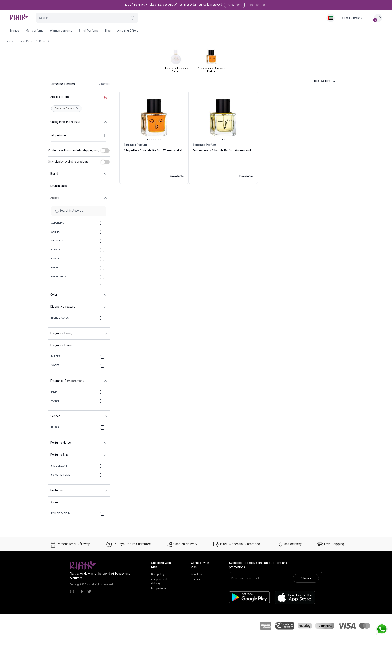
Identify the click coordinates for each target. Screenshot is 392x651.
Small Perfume (89, 31)
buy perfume (158, 588)
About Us (196, 574)
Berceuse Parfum (24, 41)
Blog (108, 31)
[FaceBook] (81, 591)
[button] (133, 18)
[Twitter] (89, 591)
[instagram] (72, 591)
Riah (7, 41)
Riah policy (157, 574)
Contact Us (197, 580)
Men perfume (34, 31)
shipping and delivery (159, 581)
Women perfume (61, 31)
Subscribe (306, 578)
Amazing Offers (127, 31)
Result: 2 (44, 41)
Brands (14, 31)
